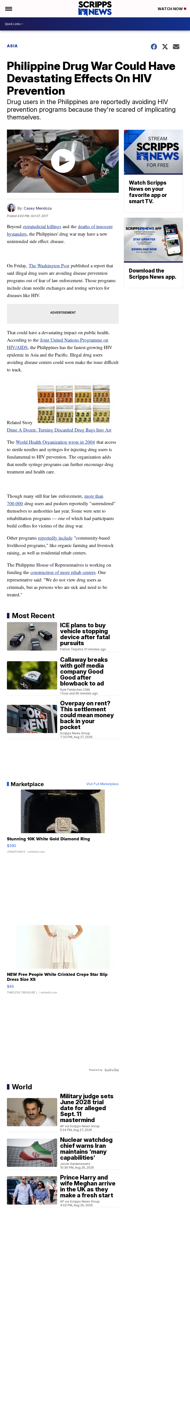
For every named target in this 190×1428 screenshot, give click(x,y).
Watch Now (171, 8)
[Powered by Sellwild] (111, 1070)
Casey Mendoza (38, 208)
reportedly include (55, 538)
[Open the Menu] (8, 8)
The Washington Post (49, 265)
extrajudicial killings (42, 226)
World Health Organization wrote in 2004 (55, 442)
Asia (12, 45)
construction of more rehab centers (62, 572)
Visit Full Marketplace (102, 784)
